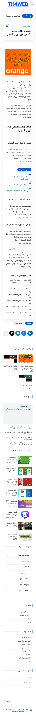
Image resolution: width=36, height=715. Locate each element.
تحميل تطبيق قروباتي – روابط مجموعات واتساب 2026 (18, 438)
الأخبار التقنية (26, 651)
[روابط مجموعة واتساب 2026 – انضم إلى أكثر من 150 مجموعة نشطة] (25, 460)
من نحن (28, 622)
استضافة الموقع (25, 648)
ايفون (29, 661)
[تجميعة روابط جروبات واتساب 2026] (25, 537)
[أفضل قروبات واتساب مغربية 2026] (25, 482)
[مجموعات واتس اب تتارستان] (25, 471)
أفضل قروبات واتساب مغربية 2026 (12, 481)
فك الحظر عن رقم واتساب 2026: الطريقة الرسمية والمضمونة (11, 16)
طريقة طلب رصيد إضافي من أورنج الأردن (18, 178)
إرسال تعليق (25, 406)
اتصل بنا (28, 619)
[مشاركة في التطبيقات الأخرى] (5, 333)
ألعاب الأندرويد (26, 637)
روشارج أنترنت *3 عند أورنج (18, 185)
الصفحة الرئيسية (25, 612)
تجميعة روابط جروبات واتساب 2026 (11, 536)
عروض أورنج (26, 26)
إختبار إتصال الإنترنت (24, 641)
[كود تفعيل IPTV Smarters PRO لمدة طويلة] (25, 504)
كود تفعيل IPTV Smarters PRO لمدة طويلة (11, 503)
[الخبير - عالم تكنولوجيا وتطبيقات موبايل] (18, 4)
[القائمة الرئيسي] (32, 4)
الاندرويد (28, 654)
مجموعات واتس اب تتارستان (11, 469)
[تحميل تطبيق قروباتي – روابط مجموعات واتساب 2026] (25, 515)
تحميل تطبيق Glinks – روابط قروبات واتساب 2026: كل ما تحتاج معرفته (20, 443)
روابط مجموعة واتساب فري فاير (11, 524)
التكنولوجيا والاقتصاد (24, 658)
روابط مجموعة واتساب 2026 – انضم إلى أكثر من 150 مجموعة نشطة (11, 460)
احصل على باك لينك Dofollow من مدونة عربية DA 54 (18, 433)
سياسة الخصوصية (25, 615)
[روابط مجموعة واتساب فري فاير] (25, 526)
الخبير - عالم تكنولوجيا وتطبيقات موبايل (13, 710)
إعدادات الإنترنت (26, 644)
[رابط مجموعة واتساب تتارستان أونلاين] (25, 493)
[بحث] (3, 4)
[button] (23, 333)
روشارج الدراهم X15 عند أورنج (17, 190)
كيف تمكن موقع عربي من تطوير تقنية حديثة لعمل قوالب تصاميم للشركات (19, 427)
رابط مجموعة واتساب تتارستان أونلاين (11, 492)
